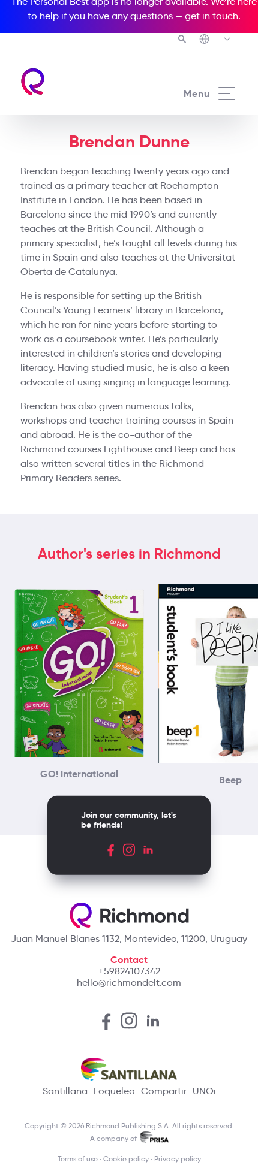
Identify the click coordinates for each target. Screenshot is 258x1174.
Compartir (164, 1091)
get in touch (211, 16)
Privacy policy (177, 1158)
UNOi (204, 1091)
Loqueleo (114, 1091)
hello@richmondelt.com (129, 982)
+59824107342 (129, 971)
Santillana (65, 1091)
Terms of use (78, 1158)
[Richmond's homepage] (74, 81)
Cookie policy (126, 1158)
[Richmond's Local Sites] (216, 40)
